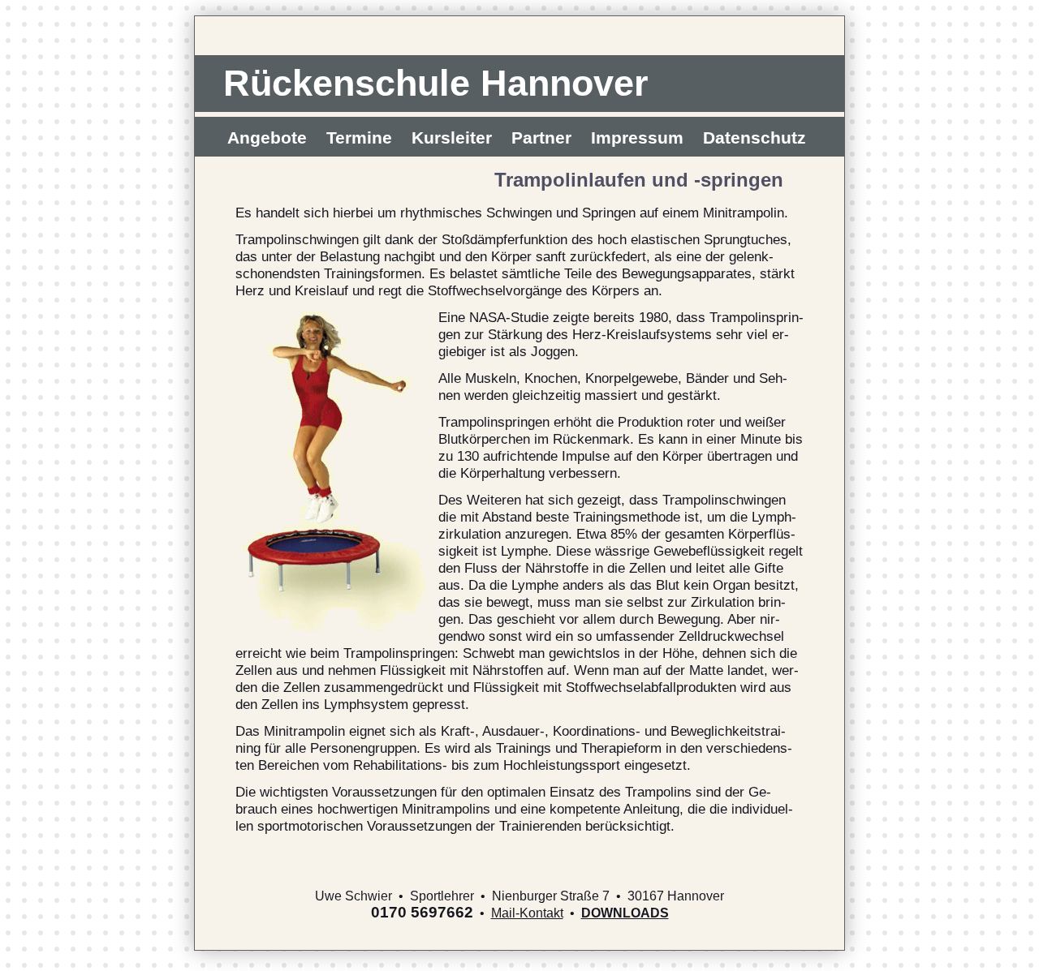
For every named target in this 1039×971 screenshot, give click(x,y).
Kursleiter (452, 137)
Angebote (267, 137)
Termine (359, 137)
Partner (541, 137)
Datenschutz (754, 137)
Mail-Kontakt (527, 913)
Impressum (637, 137)
